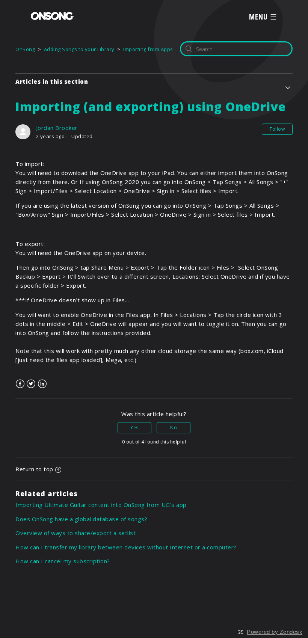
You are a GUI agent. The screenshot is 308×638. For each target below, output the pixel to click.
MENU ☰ (263, 17)
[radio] (134, 427)
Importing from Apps (148, 49)
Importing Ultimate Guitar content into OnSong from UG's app (101, 504)
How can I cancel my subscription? (62, 561)
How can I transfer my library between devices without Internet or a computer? (126, 547)
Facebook (20, 384)
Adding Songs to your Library (79, 49)
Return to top (34, 469)
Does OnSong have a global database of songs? (81, 519)
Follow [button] (277, 129)
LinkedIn (42, 384)
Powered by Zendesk (274, 632)
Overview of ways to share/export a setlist (75, 533)
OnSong (25, 49)
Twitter (31, 384)
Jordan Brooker (57, 127)
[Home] (52, 17)
